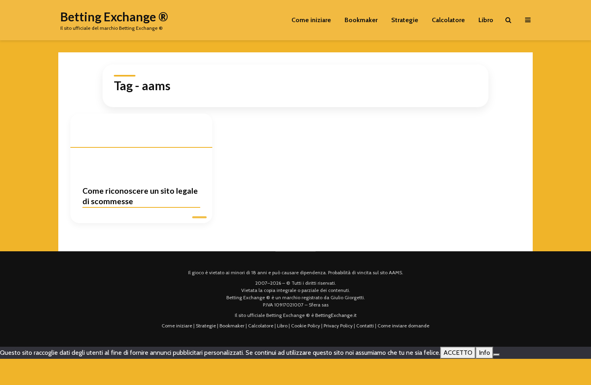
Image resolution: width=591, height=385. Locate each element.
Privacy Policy (338, 326)
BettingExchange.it (336, 315)
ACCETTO (457, 352)
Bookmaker (361, 20)
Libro (485, 20)
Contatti (365, 326)
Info (484, 352)
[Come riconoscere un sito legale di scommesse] (141, 143)
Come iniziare (311, 20)
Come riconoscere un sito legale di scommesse (140, 196)
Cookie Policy (305, 326)
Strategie (404, 20)
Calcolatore (448, 20)
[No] (496, 355)
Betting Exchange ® (114, 16)
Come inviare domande (403, 326)
